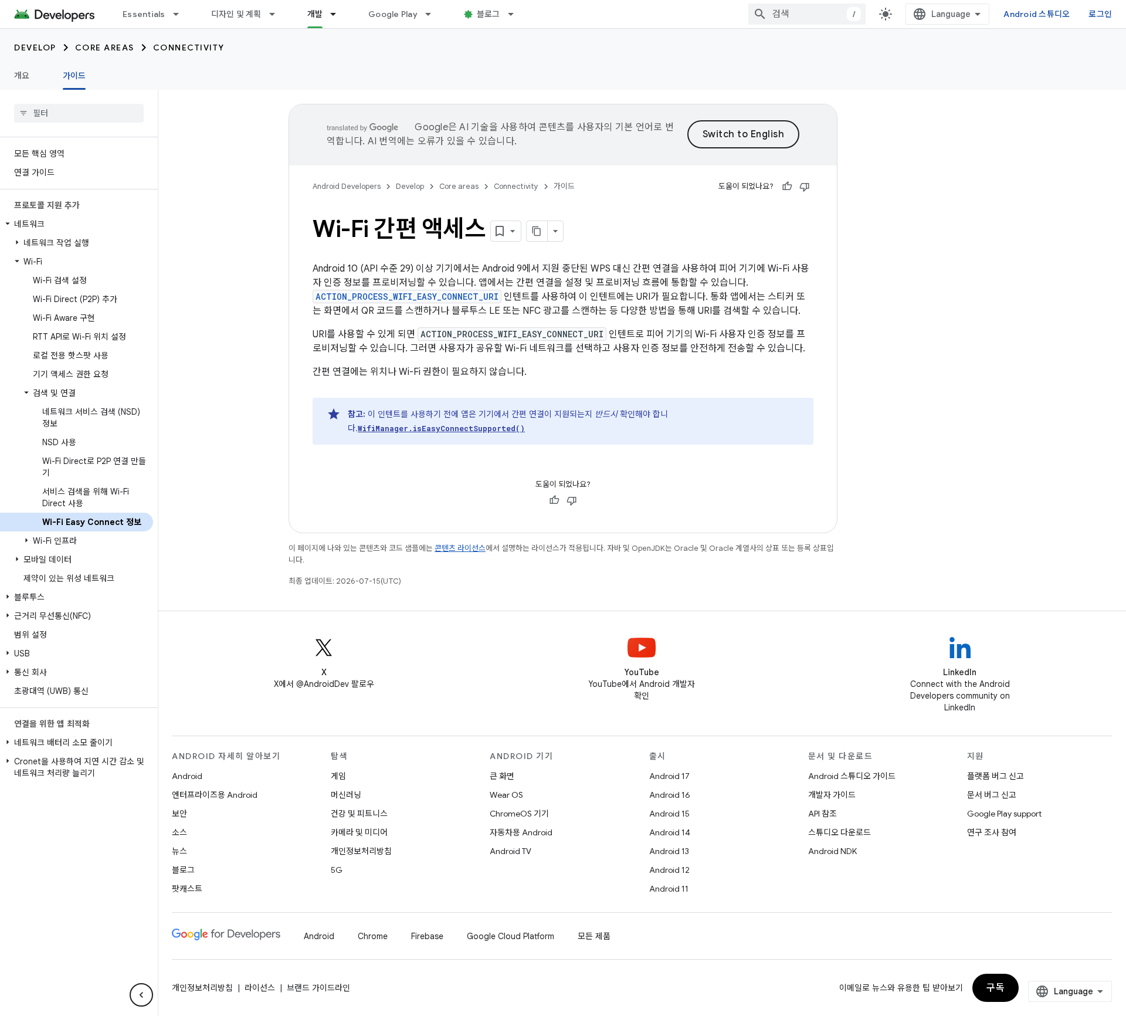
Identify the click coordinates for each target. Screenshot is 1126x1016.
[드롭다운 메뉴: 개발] (338, 14)
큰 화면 (502, 776)
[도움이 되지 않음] (804, 186)
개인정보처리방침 (361, 851)
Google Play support (1004, 813)
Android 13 (669, 851)
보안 (179, 813)
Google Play (393, 14)
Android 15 (669, 813)
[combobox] (807, 14)
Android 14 (669, 832)
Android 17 (669, 776)
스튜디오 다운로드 (839, 832)
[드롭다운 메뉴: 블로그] (516, 14)
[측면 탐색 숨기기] (141, 995)
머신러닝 (346, 795)
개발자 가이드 (832, 795)
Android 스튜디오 (1036, 14)
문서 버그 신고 (991, 795)
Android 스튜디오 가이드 (852, 776)
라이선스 (260, 988)
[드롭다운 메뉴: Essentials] (181, 14)
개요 (22, 75)
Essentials (144, 14)
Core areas (104, 47)
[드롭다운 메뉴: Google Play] (433, 14)
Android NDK (832, 851)
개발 (315, 14)
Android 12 (669, 870)
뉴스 (179, 851)
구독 (995, 988)
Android (187, 776)
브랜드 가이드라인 (318, 988)
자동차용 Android (521, 832)
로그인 (1100, 14)
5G (336, 870)
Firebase (427, 936)
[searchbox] (79, 113)
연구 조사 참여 (991, 832)
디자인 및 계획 (236, 14)
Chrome (373, 936)
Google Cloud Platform (510, 936)
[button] (76, 224)
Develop (35, 47)
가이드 (74, 75)
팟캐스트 (187, 888)
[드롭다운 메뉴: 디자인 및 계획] (277, 14)
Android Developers (347, 186)
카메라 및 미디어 (359, 832)
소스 (179, 832)
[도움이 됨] (787, 186)
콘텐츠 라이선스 (460, 548)
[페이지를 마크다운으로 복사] (537, 231)
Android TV (510, 851)
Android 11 (669, 888)
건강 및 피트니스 (359, 813)
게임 (338, 776)
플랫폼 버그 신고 (995, 776)
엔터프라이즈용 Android (214, 795)
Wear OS (506, 795)
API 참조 (822, 813)
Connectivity (189, 47)
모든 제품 (594, 936)
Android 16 (669, 795)
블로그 (488, 14)
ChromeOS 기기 (519, 813)
